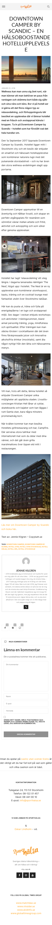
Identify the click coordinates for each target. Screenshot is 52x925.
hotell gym (13, 547)
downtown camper (15, 544)
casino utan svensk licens (35, 758)
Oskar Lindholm (23, 829)
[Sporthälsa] (26, 6)
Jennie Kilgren (26, 571)
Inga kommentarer (18, 642)
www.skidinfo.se (26, 909)
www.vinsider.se (26, 906)
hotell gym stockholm (30, 547)
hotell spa (12, 549)
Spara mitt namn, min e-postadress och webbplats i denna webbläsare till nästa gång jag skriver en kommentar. (24, 721)
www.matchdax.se (26, 902)
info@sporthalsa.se (30, 800)
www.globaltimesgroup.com (26, 913)
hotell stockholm (26, 549)
